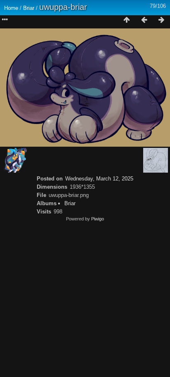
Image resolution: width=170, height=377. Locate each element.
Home (11, 8)
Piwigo (97, 218)
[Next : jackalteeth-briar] (161, 20)
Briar (28, 8)
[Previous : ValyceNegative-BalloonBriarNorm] (144, 20)
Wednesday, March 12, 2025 (99, 179)
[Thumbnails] (126, 20)
